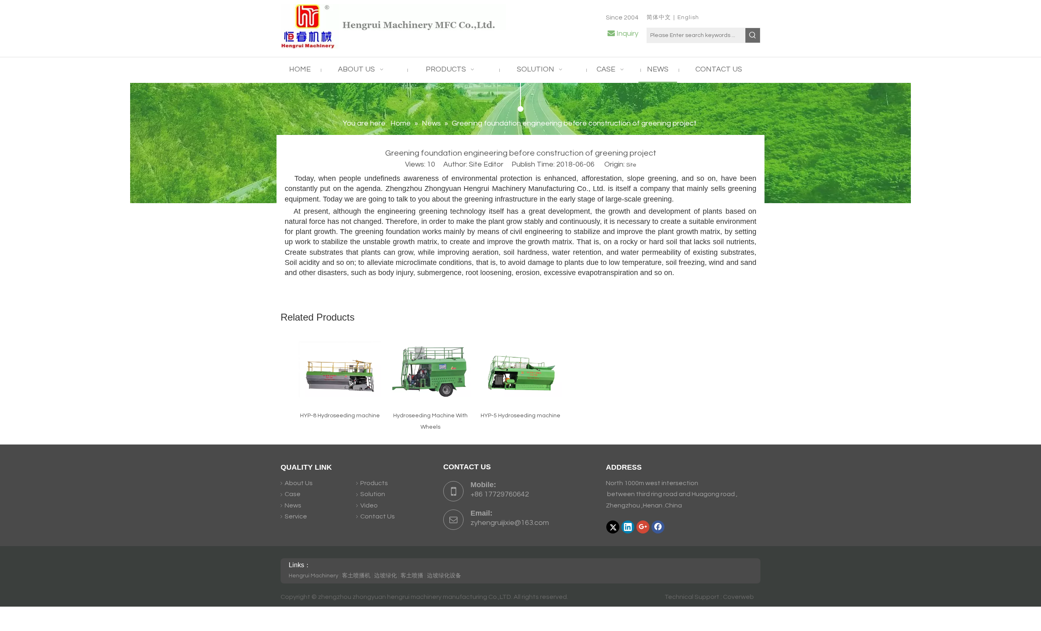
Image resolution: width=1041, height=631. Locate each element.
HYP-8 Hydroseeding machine (340, 415)
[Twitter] (612, 526)
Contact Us (377, 516)
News (293, 505)
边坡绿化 (385, 576)
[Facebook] (657, 526)
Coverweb (738, 597)
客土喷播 (412, 576)
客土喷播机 (356, 576)
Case (293, 494)
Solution (372, 494)
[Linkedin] (627, 526)
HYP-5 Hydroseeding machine (520, 415)
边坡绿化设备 (444, 576)
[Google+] (642, 526)
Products (374, 483)
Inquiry (627, 33)
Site (631, 165)
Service (296, 516)
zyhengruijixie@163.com (509, 523)
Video (369, 505)
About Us (299, 483)
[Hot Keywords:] (752, 35)
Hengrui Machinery (313, 576)
